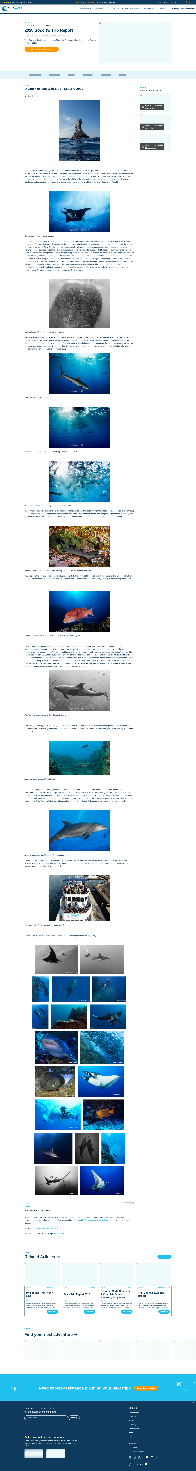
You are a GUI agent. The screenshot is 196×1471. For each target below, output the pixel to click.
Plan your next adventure (41, 49)
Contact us (175, 2)
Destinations (84, 9)
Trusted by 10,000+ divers (95, 2)
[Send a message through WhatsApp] (139, 1457)
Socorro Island (30, 649)
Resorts (113, 9)
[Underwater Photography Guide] (55, 1453)
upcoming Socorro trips (47, 1228)
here (56, 1234)
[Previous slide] (20, 1280)
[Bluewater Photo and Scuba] (33, 1453)
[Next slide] (176, 1280)
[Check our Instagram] (147, 1457)
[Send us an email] (130, 1457)
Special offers (148, 9)
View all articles (164, 1257)
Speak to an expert (146, 1388)
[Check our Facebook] (152, 1457)
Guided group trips (129, 9)
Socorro (62, 1217)
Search (191, 2)
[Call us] (135, 1457)
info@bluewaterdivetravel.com (95, 1220)
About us (161, 2)
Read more (52, 1311)
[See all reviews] (6, 2)
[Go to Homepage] (12, 8)
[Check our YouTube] (157, 1457)
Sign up (74, 1418)
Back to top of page (137, 1464)
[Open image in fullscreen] (79, 130)
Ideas (162, 9)
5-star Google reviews (22, 2)
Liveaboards (100, 9)
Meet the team (134, 1437)
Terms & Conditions (136, 1451)
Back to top (126, 1203)
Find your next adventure (184, 9)
